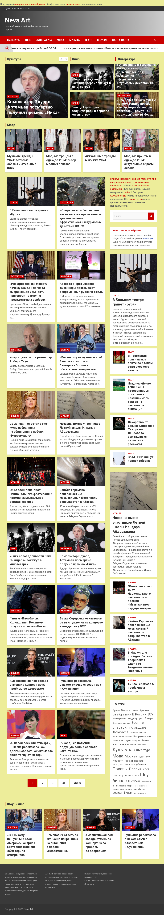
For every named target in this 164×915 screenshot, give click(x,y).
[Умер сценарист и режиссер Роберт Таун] (31, 338)
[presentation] (61, 59)
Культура (13, 40)
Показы (120, 768)
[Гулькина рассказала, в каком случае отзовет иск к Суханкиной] (81, 662)
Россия (135, 769)
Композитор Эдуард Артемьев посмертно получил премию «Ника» (33, 107)
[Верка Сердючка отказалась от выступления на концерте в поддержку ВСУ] (81, 599)
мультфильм (139, 789)
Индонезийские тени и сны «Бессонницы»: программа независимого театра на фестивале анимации (139, 396)
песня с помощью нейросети (127, 230)
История (136, 741)
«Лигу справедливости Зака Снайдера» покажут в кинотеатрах (91, 82)
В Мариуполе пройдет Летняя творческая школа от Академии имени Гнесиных (140, 662)
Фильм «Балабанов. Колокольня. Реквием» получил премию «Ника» (28, 622)
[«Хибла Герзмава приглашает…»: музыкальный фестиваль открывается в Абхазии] (81, 471)
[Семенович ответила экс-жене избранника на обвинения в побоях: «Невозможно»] (31, 405)
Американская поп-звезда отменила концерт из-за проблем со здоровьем (29, 684)
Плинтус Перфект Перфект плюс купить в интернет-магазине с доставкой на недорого (133, 182)
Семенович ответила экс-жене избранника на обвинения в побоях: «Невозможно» (29, 429)
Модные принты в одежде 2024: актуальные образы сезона (139, 162)
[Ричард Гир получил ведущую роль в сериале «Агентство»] (81, 724)
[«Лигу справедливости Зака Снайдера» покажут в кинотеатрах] (31, 537)
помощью (148, 238)
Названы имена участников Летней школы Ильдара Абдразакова (80, 427)
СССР (146, 769)
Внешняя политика (121, 723)
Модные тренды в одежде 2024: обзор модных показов (61, 160)
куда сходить (126, 789)
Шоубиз (102, 40)
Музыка (74, 40)
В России (139, 714)
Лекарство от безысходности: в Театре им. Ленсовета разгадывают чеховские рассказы (141, 433)
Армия (116, 710)
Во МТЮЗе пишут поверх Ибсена (141, 459)
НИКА (147, 757)
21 (63, 782)
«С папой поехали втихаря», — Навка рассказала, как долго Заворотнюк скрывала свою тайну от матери (31, 749)
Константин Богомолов (136, 745)
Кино (28, 40)
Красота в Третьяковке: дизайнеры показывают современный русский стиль (81, 287)
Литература (44, 40)
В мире (149, 718)
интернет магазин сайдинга (29, 4)
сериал (117, 792)
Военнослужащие (122, 736)
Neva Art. (18, 20)
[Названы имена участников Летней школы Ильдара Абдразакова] (81, 405)
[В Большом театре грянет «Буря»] (31, 191)
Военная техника (138, 732)
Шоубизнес (15, 804)
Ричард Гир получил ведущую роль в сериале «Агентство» (90, 110)
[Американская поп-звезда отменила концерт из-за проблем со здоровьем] (31, 662)
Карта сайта (121, 40)
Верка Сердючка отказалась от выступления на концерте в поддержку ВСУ (81, 622)
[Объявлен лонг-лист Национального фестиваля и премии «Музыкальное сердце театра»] (31, 471)
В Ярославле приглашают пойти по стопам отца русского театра (140, 363)
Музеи (141, 757)
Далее (77, 782)
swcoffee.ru (135, 199)
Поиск (151, 216)
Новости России (123, 760)
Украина (129, 775)
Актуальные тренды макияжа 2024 (100, 158)
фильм (127, 792)
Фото (136, 775)
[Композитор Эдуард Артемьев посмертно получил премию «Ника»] (81, 537)
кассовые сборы (124, 786)
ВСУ (151, 714)
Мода (61, 40)
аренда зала (73, 4)
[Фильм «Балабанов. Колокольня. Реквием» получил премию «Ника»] (31, 599)
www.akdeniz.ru (118, 195)
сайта (127, 192)
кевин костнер (141, 786)
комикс (116, 789)
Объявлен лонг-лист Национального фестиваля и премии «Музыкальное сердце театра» (31, 496)
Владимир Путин (135, 719)
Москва (131, 756)
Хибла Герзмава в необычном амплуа (141, 687)
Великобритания (119, 719)
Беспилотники (130, 710)
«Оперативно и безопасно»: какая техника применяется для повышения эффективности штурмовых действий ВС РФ (80, 218)
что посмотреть (140, 793)
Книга (123, 744)
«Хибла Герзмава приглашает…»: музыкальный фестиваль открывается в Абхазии (78, 496)
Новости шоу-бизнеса (135, 764)
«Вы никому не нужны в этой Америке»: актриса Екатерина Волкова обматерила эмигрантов (81, 363)
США (115, 775)
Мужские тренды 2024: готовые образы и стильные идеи (21, 162)
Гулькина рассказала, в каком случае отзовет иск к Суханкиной (80, 684)
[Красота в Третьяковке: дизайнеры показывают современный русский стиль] (81, 265)
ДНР (128, 740)
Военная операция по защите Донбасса (129, 727)
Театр (88, 40)
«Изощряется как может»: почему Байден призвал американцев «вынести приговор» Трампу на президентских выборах (136, 107)
